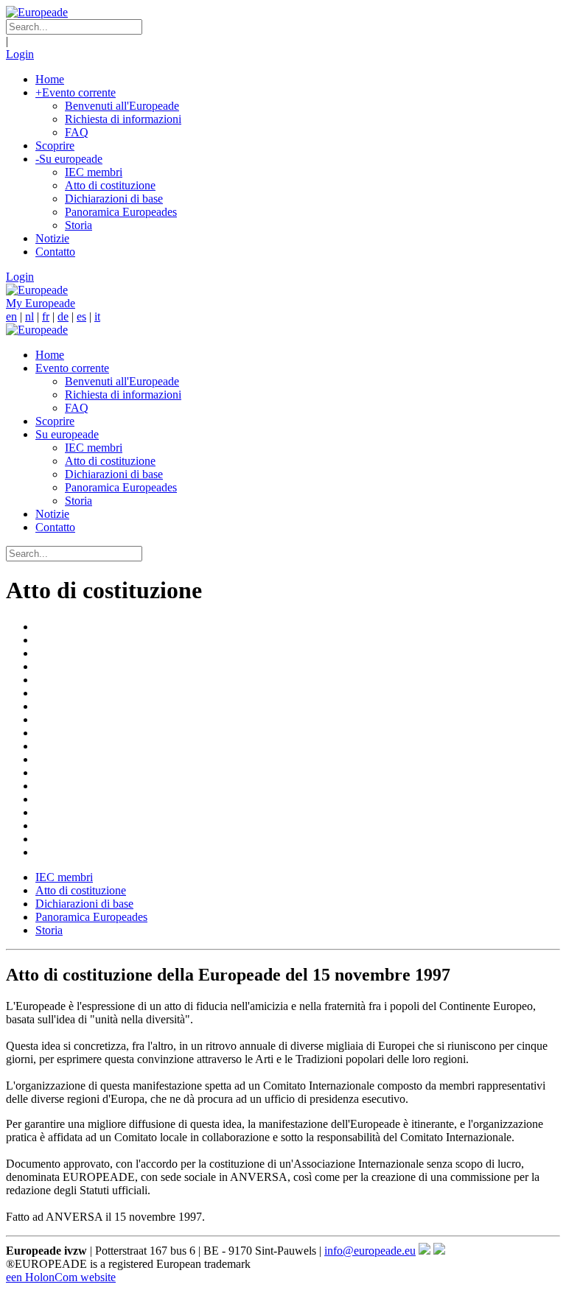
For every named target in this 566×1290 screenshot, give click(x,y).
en (11, 316)
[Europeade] (37, 12)
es (81, 316)
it (97, 316)
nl (29, 316)
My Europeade (40, 303)
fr (45, 316)
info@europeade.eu (370, 1250)
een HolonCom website (61, 1277)
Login (20, 54)
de (63, 316)
